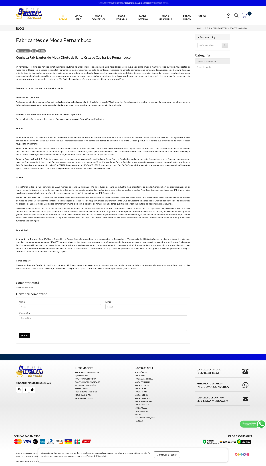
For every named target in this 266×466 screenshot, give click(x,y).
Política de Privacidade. (97, 456)
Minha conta (82, 388)
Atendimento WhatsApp (213, 385)
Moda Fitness (142, 385)
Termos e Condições (85, 385)
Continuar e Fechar (167, 454)
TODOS (63, 19)
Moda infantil (142, 392)
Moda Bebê (78, 18)
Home (199, 28)
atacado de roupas (122, 242)
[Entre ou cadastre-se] (229, 15)
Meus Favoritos (83, 395)
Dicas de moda (204, 67)
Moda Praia (141, 408)
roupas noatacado (105, 154)
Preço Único (187, 18)
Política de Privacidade (87, 382)
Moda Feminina (121, 18)
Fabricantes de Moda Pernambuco (230, 28)
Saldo (202, 16)
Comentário (24, 313)
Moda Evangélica (98, 18)
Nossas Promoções (145, 417)
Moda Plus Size (142, 405)
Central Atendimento (209, 371)
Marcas (139, 421)
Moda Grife (140, 388)
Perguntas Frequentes (87, 372)
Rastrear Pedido (84, 398)
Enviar (24, 335)
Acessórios (141, 372)
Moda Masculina (165, 18)
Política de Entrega (85, 379)
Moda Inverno (143, 18)
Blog (207, 28)
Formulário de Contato (212, 399)
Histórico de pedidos (86, 392)
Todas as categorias (206, 61)
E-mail (108, 301)
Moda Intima (141, 395)
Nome (22, 301)
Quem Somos (81, 375)
